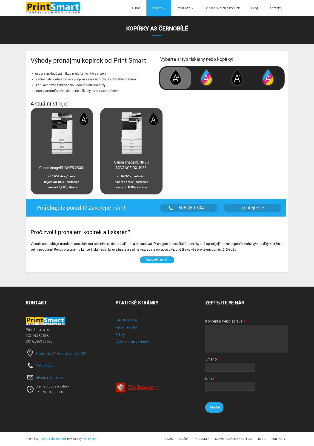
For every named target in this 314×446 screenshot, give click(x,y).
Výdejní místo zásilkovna (133, 342)
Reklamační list (126, 327)
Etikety (120, 335)
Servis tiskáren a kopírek (233, 438)
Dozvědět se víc (157, 260)
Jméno (212, 359)
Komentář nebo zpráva (225, 321)
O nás (169, 438)
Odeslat (214, 407)
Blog (261, 438)
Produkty (202, 438)
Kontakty (278, 438)
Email (211, 378)
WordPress (89, 438)
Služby (184, 438)
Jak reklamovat (127, 320)
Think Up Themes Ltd (52, 438)
